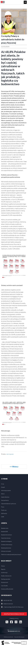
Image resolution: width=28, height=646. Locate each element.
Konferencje (4, 572)
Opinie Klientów (5, 497)
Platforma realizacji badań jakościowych (11, 554)
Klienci (2, 493)
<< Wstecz (14, 466)
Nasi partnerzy (5, 500)
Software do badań (6, 551)
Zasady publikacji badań (7, 589)
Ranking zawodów (5, 579)
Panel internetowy (5, 538)
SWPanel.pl (4, 513)
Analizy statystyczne (6, 575)
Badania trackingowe (6, 541)
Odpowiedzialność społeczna (8, 503)
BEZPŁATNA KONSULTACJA (14, 614)
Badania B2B (4, 531)
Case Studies (4, 585)
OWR (2, 516)
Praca (2, 507)
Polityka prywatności (8, 637)
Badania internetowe (6, 534)
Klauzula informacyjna (19, 637)
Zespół (3, 487)
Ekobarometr (4, 582)
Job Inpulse (10, 454)
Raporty (3, 569)
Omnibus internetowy (6, 544)
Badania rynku (4, 528)
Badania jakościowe (6, 548)
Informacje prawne (6, 490)
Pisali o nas (3, 510)
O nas (2, 484)
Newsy (3, 566)
